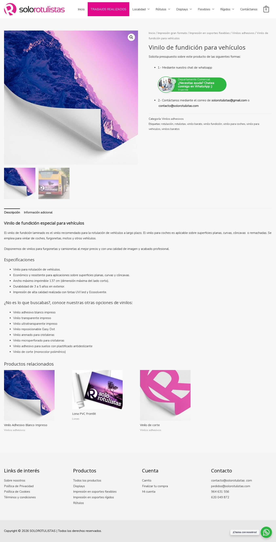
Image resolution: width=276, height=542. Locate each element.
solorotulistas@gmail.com (229, 100)
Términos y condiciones (20, 497)
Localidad (139, 9)
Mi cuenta (148, 492)
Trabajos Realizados (108, 9)
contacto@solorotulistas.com (179, 106)
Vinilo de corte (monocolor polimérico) (39, 352)
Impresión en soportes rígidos (93, 497)
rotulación (167, 124)
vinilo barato (194, 124)
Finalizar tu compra (155, 486)
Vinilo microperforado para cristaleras (38, 340)
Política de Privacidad (19, 486)
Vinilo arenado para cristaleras (33, 335)
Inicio (81, 9)
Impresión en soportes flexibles (210, 33)
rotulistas (180, 124)
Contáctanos (248, 9)
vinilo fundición (212, 124)
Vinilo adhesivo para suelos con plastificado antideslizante (53, 346)
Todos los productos (87, 480)
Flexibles (204, 9)
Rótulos (161, 9)
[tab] (12, 212)
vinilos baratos (171, 129)
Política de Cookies (17, 492)
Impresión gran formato (172, 33)
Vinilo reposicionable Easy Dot (34, 329)
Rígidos (225, 9)
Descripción (12, 212)
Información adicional (38, 212)
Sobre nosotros (14, 480)
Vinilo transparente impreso (32, 318)
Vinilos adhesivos (243, 33)
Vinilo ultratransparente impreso (35, 324)
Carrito (146, 480)
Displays (182, 9)
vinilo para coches (234, 124)
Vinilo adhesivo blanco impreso (34, 312)
